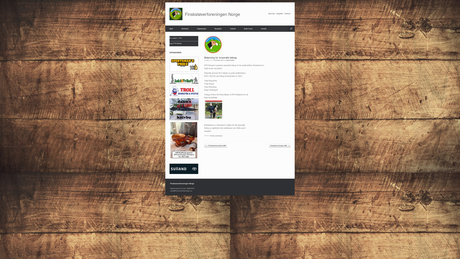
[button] (291, 29)
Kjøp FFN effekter (176, 43)
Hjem (171, 29)
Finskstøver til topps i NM (279, 145)
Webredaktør (230, 60)
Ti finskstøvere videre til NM (216, 145)
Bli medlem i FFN (176, 38)
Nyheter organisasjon (216, 135)
